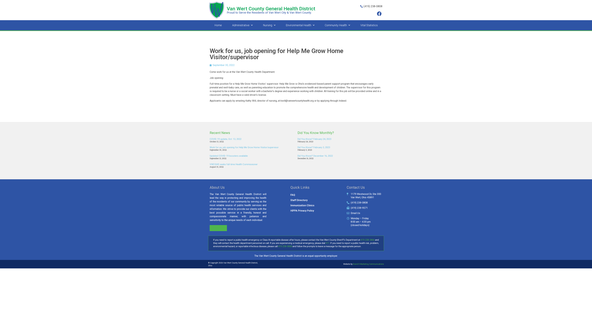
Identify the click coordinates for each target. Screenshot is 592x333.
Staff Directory (299, 200)
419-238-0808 (285, 246)
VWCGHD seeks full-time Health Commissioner (234, 164)
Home (218, 25)
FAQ (292, 194)
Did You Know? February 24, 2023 (314, 139)
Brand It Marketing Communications (368, 264)
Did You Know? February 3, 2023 (314, 147)
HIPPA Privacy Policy (302, 210)
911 (327, 243)
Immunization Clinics (302, 205)
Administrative (240, 25)
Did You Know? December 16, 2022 (315, 155)
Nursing (267, 25)
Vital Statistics (369, 25)
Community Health (336, 25)
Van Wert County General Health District (271, 9)
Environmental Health (298, 25)
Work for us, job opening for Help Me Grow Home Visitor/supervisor (244, 147)
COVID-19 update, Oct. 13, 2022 (225, 139)
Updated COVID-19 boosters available (229, 155)
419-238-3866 (368, 240)
